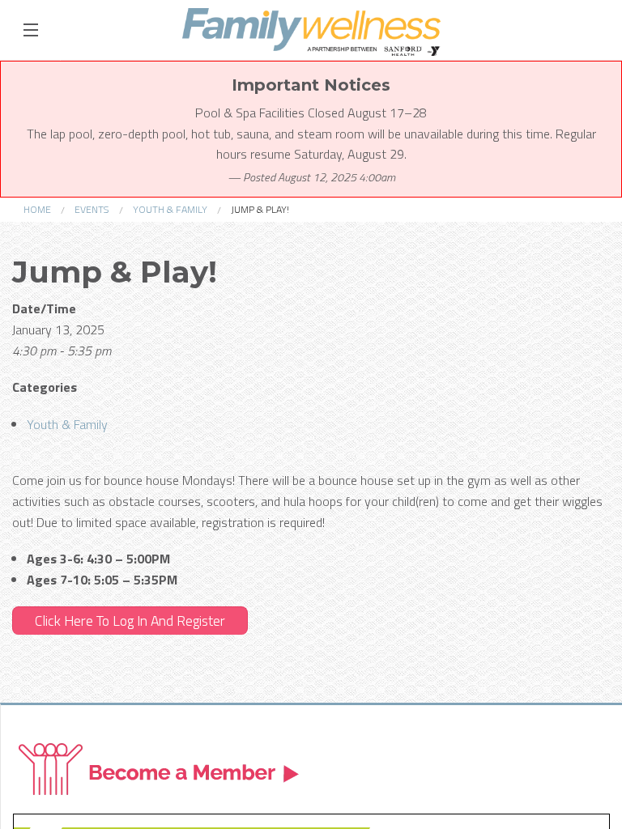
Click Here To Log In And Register (130, 620)
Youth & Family (170, 209)
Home (37, 209)
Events (92, 209)
